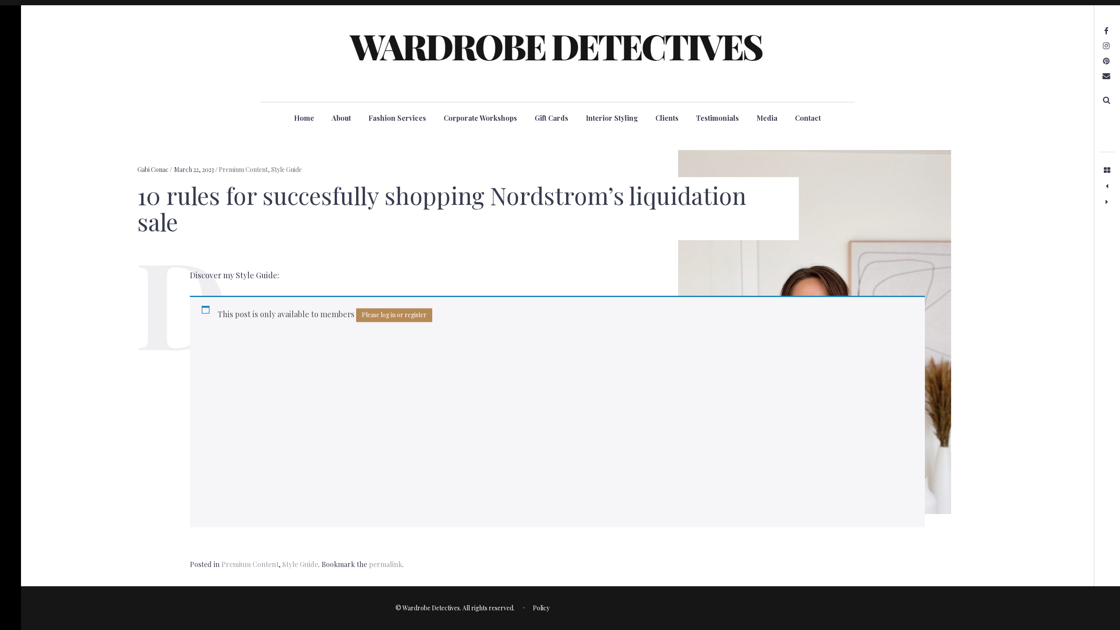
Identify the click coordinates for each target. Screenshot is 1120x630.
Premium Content (243, 169)
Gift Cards (551, 117)
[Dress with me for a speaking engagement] (1107, 202)
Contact (808, 117)
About (341, 117)
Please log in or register (394, 315)
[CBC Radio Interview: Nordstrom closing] (1107, 186)
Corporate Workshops (480, 117)
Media (766, 117)
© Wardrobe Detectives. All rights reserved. (455, 608)
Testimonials (717, 117)
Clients (667, 117)
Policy (541, 608)
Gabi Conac (153, 169)
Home (304, 117)
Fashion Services (397, 117)
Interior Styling (612, 117)
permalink (385, 564)
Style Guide (286, 169)
